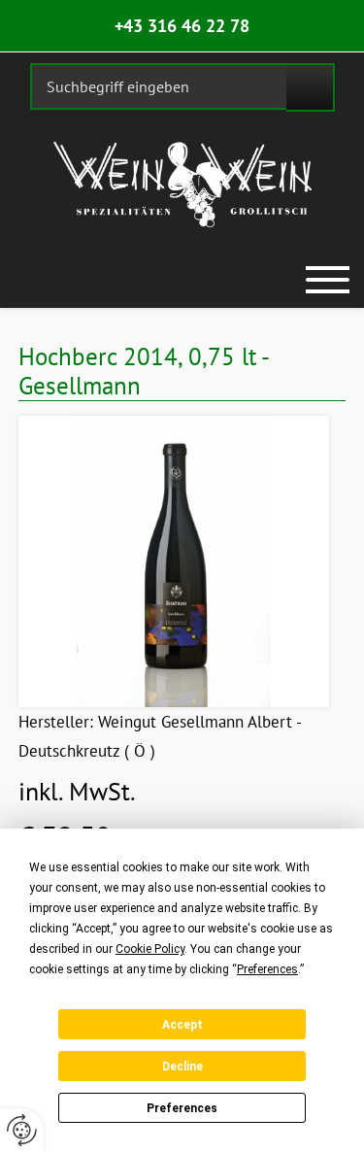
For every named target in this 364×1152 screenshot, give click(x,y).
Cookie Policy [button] (150, 949)
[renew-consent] (22, 1130)
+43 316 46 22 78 (182, 26)
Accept (182, 1025)
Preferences (182, 1108)
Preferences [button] (267, 969)
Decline (182, 1066)
